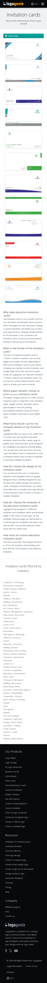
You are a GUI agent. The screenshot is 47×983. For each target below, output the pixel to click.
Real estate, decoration (13, 615)
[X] (10, 950)
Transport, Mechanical (13, 680)
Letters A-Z (8, 663)
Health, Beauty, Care (12, 667)
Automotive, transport (13, 585)
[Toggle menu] (41, 4)
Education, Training (11, 725)
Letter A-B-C (9, 624)
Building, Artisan (10, 647)
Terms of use (31, 966)
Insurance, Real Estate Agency (17, 689)
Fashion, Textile (10, 732)
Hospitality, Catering (12, 696)
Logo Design (11, 762)
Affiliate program (12, 907)
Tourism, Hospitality (12, 670)
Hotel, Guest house (12, 628)
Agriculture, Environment (14, 673)
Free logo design (12, 855)
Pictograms (8, 709)
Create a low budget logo (16, 864)
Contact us (10, 916)
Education (7, 660)
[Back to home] (14, 4)
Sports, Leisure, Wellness (14, 654)
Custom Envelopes (13, 790)
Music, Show (8, 676)
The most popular (11, 715)
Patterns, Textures (12, 637)
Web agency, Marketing (13, 634)
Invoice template (12, 808)
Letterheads (10, 776)
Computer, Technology (13, 582)
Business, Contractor (12, 644)
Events (6, 641)
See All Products (12, 799)
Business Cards (12, 771)
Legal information (14, 966)
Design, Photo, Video (12, 722)
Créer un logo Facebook (16, 812)
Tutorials (9, 882)
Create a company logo (15, 860)
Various (6, 735)
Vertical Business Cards (15, 785)
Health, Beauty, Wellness (14, 589)
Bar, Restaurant (10, 605)
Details (6, 702)
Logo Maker (10, 758)
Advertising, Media (11, 686)
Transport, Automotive (13, 657)
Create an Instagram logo (16, 817)
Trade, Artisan (9, 728)
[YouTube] (16, 951)
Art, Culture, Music (11, 608)
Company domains (13, 846)
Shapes (6, 712)
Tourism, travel (10, 618)
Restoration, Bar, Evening (14, 650)
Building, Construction (13, 602)
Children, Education (11, 598)
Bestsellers (8, 631)
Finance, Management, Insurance (18, 611)
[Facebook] (6, 950)
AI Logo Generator (13, 767)
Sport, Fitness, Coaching (14, 699)
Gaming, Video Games (13, 738)
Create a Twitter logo (15, 821)
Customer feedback (14, 878)
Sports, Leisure (10, 592)
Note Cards (10, 780)
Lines (5, 706)
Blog (7, 891)
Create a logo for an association (19, 869)
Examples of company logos (17, 841)
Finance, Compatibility (13, 693)
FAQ (7, 911)
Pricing (8, 887)
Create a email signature (16, 803)
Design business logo (14, 873)
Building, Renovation (12, 683)
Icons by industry (13, 850)
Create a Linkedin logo (15, 826)
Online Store (8, 621)
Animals (6, 595)
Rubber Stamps (12, 794)
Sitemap (10, 972)
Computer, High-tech (12, 719)
